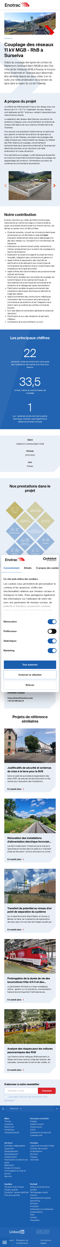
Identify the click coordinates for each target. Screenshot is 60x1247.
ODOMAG (34, 1159)
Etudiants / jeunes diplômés (16, 1192)
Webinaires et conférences (41, 1209)
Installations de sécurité (40, 1132)
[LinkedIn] (17, 1232)
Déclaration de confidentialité (22, 1241)
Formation (34, 1206)
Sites (32, 1214)
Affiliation (34, 1203)
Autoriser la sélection (30, 674)
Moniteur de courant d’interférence (38, 1150)
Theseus (34, 1157)
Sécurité (8, 1176)
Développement (11, 1151)
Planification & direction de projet (16, 1161)
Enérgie (33, 1121)
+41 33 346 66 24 (15, 701)
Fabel (45, 235)
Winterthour (9, 1129)
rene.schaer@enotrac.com (20, 698)
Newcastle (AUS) (11, 1132)
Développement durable (40, 1198)
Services (8, 1143)
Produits (34, 1143)
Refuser (30, 685)
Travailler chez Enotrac (14, 1187)
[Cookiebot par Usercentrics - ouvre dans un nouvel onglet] (43, 559)
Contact (33, 1217)
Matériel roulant (37, 1124)
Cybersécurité (36, 1135)
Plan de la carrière (12, 1195)
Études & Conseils (12, 1168)
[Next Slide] (54, 185)
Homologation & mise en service (15, 1172)
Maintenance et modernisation (11, 1155)
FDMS (32, 1129)
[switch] (52, 631)
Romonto (34, 1154)
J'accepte (25, 1098)
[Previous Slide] (5, 185)
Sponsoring (35, 1200)
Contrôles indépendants (14, 1145)
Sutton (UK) (9, 1127)
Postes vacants (11, 1189)
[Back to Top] (57, 1109)
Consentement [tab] (11, 568)
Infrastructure (36, 1127)
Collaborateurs (36, 1212)
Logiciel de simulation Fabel (42, 1145)
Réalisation (9, 1165)
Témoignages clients (39, 1192)
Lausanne (8, 1124)
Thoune (7, 1121)
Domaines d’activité (39, 1118)
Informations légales (45, 1241)
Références (8, 38)
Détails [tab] (28, 568)
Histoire (33, 1195)
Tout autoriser (30, 664)
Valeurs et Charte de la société (40, 1188)
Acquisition (9, 1148)
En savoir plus (14, 789)
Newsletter (35, 1220)
